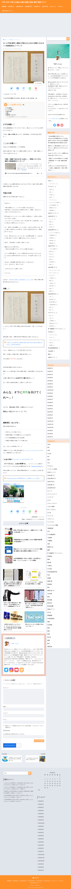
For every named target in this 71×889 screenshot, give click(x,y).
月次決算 (51, 351)
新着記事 (4, 6)
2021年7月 (50, 436)
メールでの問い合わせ (15, 664)
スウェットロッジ (54, 340)
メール (5, 713)
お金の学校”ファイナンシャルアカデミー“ (18, 116)
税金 (51, 264)
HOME (36, 878)
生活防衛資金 (53, 304)
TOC (51, 318)
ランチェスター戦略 (54, 202)
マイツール (52, 199)
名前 (5, 706)
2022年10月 (50, 390)
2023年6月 (50, 377)
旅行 (51, 224)
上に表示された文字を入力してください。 (14, 734)
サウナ (51, 337)
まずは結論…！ (9, 107)
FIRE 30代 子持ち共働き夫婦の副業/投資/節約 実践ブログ (24, 2)
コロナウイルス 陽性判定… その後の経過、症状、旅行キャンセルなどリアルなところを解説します (18, 783)
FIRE (50, 180)
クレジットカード (54, 270)
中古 (51, 296)
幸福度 (51, 345)
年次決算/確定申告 (53, 348)
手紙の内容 (8, 111)
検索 (68, 38)
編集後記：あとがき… (11, 114)
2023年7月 (50, 374)
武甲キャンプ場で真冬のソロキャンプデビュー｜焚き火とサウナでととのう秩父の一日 (58, 148)
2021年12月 (50, 421)
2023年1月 (50, 387)
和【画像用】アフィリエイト (56, 328)
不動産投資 (52, 235)
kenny (22, 784)
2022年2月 (50, 415)
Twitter (6, 672)
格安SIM (52, 299)
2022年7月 (50, 399)
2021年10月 (50, 427)
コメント (6, 687)
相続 (51, 259)
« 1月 (38, 789)
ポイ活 (51, 275)
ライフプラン (53, 183)
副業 (51, 280)
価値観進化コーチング (32, 519)
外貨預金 (52, 238)
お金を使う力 (37, 6)
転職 (51, 291)
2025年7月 (50, 371)
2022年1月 (50, 418)
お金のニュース (53, 213)
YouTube (16, 672)
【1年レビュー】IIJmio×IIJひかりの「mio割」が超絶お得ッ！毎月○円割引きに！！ (57, 168)
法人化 (51, 256)
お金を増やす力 (28, 6)
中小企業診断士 (53, 205)
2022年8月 (50, 396)
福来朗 (22, 788)
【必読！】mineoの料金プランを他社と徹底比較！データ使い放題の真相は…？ (58, 160)
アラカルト (60, 6)
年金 (51, 254)
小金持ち (52, 283)
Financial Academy (36, 466)
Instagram (11, 672)
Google (51, 194)
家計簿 (51, 251)
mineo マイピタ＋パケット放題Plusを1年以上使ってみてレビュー (58, 154)
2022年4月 (50, 408)
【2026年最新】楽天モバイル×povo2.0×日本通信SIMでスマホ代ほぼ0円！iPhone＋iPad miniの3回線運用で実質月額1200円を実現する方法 (58, 139)
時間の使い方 (53, 323)
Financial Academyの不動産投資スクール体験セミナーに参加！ (23, 478)
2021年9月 (50, 430)
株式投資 (52, 326)
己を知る (51, 332)
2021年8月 (50, 433)
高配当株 (52, 243)
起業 (51, 288)
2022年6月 (50, 402)
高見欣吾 (42, 519)
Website (21, 672)
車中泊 (51, 227)
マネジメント (53, 6)
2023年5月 (50, 380)
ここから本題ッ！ (10, 109)
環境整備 (52, 210)
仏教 (51, 342)
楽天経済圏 (52, 302)
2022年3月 (50, 412)
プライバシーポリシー (35, 885)
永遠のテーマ (52, 357)
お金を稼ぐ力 (11, 6)
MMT (51, 197)
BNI (51, 192)
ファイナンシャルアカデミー (32, 450)
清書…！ (8, 113)
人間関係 (52, 320)
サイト (5, 719)
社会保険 (52, 261)
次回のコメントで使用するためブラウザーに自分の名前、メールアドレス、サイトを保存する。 (24, 726)
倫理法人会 (52, 207)
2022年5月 (50, 405)
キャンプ (52, 219)
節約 (51, 307)
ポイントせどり (53, 272)
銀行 (51, 309)
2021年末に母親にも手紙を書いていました (20, 279)
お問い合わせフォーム (7, 10)
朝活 (50, 354)
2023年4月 (50, 384)
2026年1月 (50, 368)
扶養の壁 (52, 285)
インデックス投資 (54, 232)
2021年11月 (50, 424)
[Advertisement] (35, 25)
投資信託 (52, 240)
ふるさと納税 (53, 248)
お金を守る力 (45, 6)
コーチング (41, 517)
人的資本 (52, 278)
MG (51, 315)
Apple (51, 189)
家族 (51, 221)
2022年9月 (50, 393)
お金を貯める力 (19, 6)
